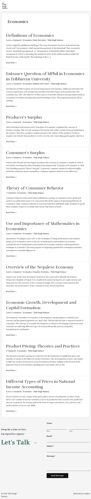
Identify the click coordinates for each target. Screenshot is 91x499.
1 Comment (11, 193)
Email (50, 436)
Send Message (57, 475)
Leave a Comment (13, 40)
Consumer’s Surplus (25, 152)
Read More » (11, 62)
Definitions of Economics (30, 35)
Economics (27, 40)
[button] (19, 442)
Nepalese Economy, (41, 272)
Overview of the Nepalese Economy (40, 267)
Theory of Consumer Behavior (35, 188)
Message (51, 456)
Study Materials (39, 40)
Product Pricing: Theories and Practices (43, 346)
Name (50, 423)
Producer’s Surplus (24, 117)
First (48, 431)
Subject (50, 446)
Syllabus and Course (41, 83)
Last (70, 431)
